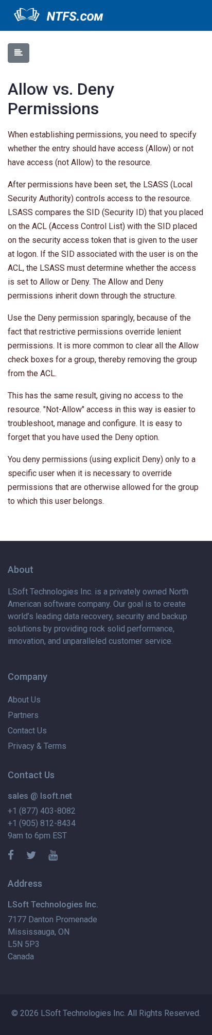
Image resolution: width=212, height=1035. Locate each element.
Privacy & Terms (37, 746)
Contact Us (27, 730)
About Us (24, 700)
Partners (23, 715)
